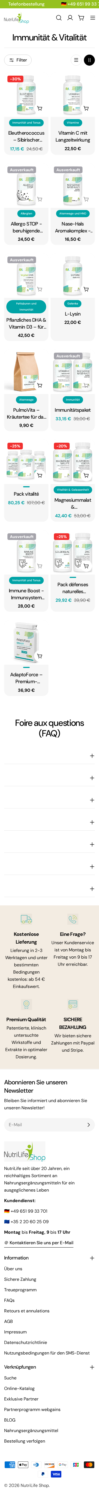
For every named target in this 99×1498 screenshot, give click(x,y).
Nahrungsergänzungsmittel (31, 1430)
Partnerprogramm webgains (32, 1409)
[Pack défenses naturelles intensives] (73, 552)
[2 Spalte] (89, 60)
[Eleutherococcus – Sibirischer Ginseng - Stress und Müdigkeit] (26, 94)
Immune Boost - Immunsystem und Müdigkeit (26, 594)
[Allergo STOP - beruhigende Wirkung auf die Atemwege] (26, 185)
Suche (10, 1378)
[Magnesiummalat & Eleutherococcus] (73, 461)
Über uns (13, 1269)
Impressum (15, 1332)
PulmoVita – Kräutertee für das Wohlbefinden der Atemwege (26, 414)
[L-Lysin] (73, 275)
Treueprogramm (20, 1290)
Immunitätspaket (72, 410)
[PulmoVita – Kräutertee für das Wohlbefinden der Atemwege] (26, 371)
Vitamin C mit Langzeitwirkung (73, 136)
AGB (8, 1321)
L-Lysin (73, 314)
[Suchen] (58, 17)
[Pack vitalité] (26, 461)
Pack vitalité (26, 494)
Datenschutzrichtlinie (25, 1342)
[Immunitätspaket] (73, 371)
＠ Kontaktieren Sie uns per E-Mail (38, 1243)
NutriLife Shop (35, 1485)
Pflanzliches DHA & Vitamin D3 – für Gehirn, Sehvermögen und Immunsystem (26, 324)
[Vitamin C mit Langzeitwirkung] (73, 94)
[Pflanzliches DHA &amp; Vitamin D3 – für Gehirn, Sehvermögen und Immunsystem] (26, 275)
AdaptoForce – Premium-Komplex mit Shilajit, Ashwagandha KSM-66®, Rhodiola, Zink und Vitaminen (26, 678)
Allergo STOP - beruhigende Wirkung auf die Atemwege (26, 227)
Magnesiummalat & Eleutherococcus (72, 504)
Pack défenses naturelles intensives (72, 588)
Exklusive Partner (21, 1399)
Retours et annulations (27, 1311)
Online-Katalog (19, 1388)
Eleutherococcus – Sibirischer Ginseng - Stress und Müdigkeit (26, 137)
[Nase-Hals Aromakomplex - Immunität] (73, 185)
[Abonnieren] (88, 1125)
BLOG (9, 1420)
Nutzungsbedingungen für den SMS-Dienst (47, 1353)
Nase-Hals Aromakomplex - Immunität (73, 227)
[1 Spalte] (76, 60)
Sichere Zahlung (20, 1279)
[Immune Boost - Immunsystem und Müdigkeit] (26, 552)
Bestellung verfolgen (24, 1441)
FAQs (9, 1300)
